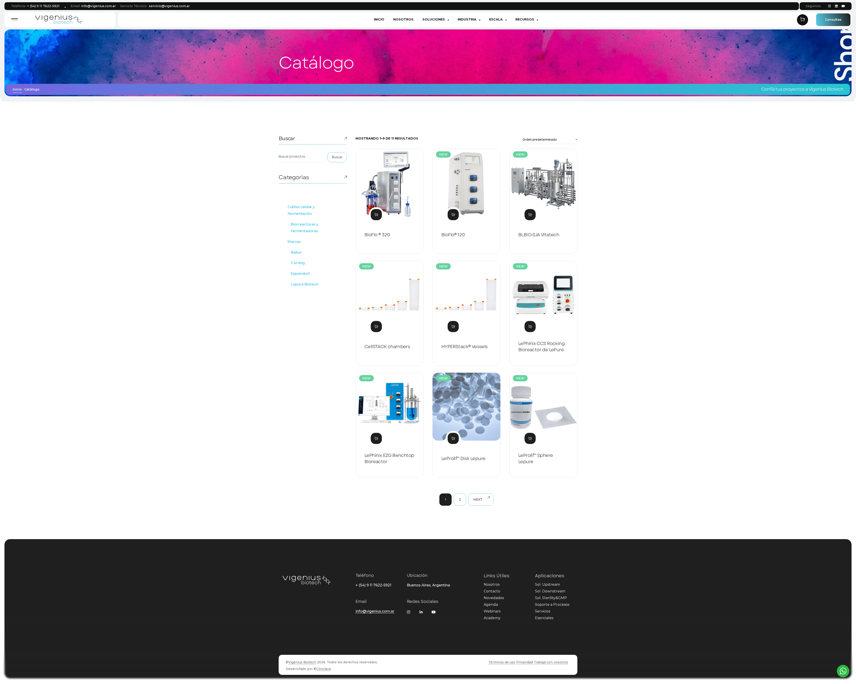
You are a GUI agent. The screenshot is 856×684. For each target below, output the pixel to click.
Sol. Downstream (550, 591)
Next (477, 499)
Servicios (542, 611)
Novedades (494, 598)
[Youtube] (843, 6)
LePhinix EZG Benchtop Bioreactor (389, 458)
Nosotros (492, 584)
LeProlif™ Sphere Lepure (535, 458)
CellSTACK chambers (387, 346)
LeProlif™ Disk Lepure (463, 458)
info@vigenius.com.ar (98, 6)
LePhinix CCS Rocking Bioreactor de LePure (541, 346)
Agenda (491, 604)
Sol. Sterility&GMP (551, 598)
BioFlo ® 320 (377, 235)
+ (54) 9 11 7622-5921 (43, 6)
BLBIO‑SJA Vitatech (538, 235)
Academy (492, 618)
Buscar (287, 139)
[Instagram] (829, 6)
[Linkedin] (836, 6)
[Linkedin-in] (421, 612)
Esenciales (544, 618)
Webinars (492, 611)
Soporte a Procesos (552, 604)
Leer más (376, 214)
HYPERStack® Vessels (464, 346)
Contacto (492, 591)
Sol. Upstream (547, 584)
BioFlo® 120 (453, 235)
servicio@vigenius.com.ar (169, 6)
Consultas (833, 20)
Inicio (17, 89)
